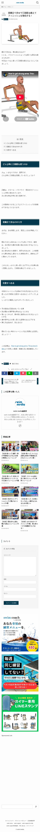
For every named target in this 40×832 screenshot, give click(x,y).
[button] (4, 373)
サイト (6, 593)
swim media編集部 (20, 411)
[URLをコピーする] (35, 373)
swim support (17, 823)
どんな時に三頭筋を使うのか (16, 143)
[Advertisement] (20, 761)
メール (6, 586)
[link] (20, 425)
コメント (7, 555)
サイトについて (9, 820)
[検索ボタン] (37, 2)
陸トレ (6, 19)
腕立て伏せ (15, 363)
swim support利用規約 (12, 825)
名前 (5, 579)
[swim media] (20, 2)
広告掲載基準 (31, 820)
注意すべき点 (11, 150)
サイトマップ (29, 825)
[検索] (36, 806)
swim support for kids (27, 823)
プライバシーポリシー (20, 820)
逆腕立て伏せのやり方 (14, 147)
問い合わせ (22, 825)
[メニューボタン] (2, 2)
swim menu (10, 823)
